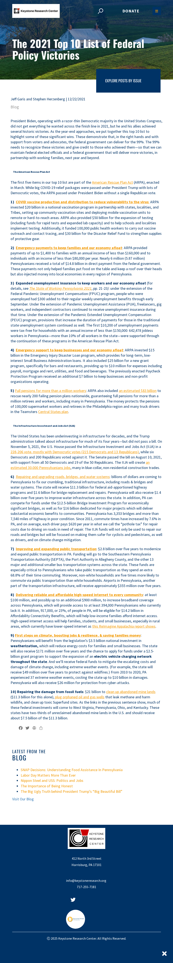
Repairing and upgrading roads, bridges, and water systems (63, 476)
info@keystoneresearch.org (86, 880)
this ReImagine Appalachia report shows (123, 626)
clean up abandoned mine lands (130, 691)
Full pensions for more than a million (43, 390)
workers (79, 390)
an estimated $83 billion (138, 390)
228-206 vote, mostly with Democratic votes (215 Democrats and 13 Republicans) (75, 451)
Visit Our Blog (23, 799)
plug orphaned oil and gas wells (79, 697)
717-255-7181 (86, 887)
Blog (15, 106)
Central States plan (53, 411)
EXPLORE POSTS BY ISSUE (123, 80)
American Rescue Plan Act (112, 182)
